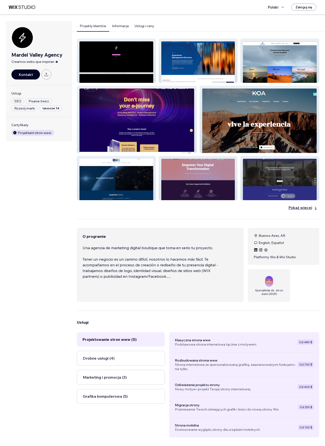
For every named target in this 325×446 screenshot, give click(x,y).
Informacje (120, 26)
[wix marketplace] (22, 7)
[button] (116, 61)
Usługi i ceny (144, 26)
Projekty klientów (93, 26)
